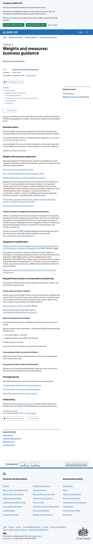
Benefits (6, 486)
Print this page (10, 111)
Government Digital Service (38, 530)
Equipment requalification (13, 95)
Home (5, 37)
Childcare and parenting (12, 498)
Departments (68, 486)
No (37, 464)
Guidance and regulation (72, 494)
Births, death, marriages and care (15, 490)
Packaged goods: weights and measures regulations (22, 385)
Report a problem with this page (76, 464)
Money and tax (38, 502)
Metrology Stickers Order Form (14, 306)
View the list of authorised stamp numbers (18, 206)
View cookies (52, 25)
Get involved (67, 515)
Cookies (18, 527)
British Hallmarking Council (25, 404)
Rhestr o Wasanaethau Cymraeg (15, 530)
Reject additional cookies (36, 25)
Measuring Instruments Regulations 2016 (18, 169)
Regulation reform (9, 442)
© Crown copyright (83, 538)
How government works (71, 511)
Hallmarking (9, 103)
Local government (9, 445)
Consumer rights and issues (48, 37)
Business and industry (16, 37)
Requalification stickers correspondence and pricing (21, 98)
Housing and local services (43, 498)
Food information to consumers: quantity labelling (21, 389)
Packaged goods (10, 101)
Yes (26, 464)
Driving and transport (11, 515)
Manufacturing (8, 435)
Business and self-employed (13, 494)
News (65, 490)
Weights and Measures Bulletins (15, 150)
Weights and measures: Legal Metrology (76, 97)
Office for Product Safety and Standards (25, 69)
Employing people (39, 490)
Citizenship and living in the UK (14, 502)
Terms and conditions (58, 527)
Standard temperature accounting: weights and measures (24, 178)
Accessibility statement (32, 527)
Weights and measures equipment (15, 93)
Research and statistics (71, 498)
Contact (45, 527)
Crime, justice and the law (12, 506)
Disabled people (9, 511)
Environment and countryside (44, 494)
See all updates (31, 75)
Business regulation (31, 37)
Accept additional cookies (13, 25)
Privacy (11, 527)
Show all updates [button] (30, 413)
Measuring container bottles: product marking (20, 393)
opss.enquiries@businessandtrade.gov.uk (18, 236)
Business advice (10, 90)
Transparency (68, 506)
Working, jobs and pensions (43, 515)
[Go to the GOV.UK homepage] (10, 32)
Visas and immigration (41, 511)
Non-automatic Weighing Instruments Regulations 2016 (23, 174)
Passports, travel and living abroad (46, 506)
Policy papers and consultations (75, 502)
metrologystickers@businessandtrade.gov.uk (20, 312)
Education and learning (41, 486)
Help (5, 527)
